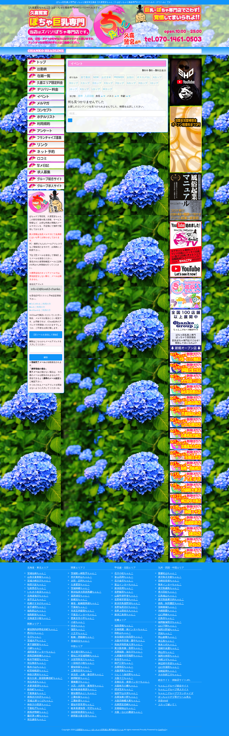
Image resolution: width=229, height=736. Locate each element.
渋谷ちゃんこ (78, 625)
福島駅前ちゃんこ (36, 614)
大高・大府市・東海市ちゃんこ (87, 685)
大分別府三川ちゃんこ (170, 674)
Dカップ (97, 83)
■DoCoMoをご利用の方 (40, 303)
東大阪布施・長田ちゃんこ (128, 648)
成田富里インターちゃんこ (41, 651)
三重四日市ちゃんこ (81, 670)
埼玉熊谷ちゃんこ (36, 663)
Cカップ (85, 83)
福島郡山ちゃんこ (36, 610)
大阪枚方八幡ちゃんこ (126, 685)
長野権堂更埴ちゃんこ (126, 599)
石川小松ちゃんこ (123, 573)
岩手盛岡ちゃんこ (36, 606)
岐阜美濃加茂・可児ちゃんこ (86, 708)
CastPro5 (162, 729)
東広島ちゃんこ (166, 640)
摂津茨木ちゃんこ (123, 689)
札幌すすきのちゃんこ (39, 603)
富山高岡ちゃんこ (123, 576)
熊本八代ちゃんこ (167, 644)
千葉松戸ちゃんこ (36, 708)
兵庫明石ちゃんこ (123, 666)
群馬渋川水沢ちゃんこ (39, 696)
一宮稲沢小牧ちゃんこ (82, 663)
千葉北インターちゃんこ (84, 614)
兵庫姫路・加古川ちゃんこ (128, 651)
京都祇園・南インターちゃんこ (130, 629)
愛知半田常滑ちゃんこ (82, 704)
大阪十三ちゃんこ (123, 678)
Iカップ (154, 83)
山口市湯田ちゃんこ (168, 667)
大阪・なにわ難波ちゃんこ (128, 712)
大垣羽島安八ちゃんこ (82, 659)
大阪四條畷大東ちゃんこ (127, 700)
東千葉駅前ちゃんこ (37, 644)
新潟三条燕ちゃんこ (125, 614)
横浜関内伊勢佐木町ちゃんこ (42, 629)
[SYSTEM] (45, 82)
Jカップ (73, 89)
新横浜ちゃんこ (79, 599)
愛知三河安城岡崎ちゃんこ (85, 655)
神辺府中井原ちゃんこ (170, 663)
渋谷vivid (163, 700)
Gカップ (131, 83)
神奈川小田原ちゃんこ (39, 704)
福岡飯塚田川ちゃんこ (170, 622)
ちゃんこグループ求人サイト (173, 689)
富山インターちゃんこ (126, 584)
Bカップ (73, 83)
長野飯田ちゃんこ (123, 591)
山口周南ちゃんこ (167, 614)
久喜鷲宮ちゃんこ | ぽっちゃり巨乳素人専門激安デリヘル (99, 729)
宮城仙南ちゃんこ (36, 573)
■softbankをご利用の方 (40, 310)
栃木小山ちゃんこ (36, 666)
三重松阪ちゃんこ (80, 696)
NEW (96, 77)
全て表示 (85, 77)
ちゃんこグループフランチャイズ (175, 693)
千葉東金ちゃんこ (36, 693)
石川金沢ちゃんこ (123, 580)
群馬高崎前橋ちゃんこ (39, 655)
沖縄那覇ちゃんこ (167, 610)
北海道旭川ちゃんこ (37, 595)
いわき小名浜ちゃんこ (39, 591)
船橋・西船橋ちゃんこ (82, 637)
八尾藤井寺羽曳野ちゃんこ (128, 655)
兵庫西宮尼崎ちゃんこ (126, 704)
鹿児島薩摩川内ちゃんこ (171, 599)
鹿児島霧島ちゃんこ (168, 588)
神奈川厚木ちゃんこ (37, 674)
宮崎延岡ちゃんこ (167, 670)
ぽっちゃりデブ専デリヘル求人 (174, 696)
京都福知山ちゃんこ (125, 708)
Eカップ (108, 83)
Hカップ (143, 83)
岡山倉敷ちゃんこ (167, 637)
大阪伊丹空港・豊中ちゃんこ (129, 640)
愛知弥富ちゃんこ (80, 666)
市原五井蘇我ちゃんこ (82, 610)
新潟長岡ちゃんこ (123, 588)
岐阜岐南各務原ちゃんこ (84, 689)
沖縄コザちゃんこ (167, 659)
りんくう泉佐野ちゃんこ (127, 674)
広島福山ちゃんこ (167, 595)
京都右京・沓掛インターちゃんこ (132, 681)
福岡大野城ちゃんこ (168, 629)
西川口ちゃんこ (35, 633)
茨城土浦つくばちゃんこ (40, 700)
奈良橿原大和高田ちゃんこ (128, 636)
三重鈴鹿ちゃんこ (80, 700)
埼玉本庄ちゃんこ (36, 681)
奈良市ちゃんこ (122, 659)
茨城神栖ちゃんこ (80, 588)
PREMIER (119, 77)
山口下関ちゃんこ (167, 625)
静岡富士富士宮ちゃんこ (84, 715)
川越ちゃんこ (34, 648)
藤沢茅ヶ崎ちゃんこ (37, 715)
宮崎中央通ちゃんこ (168, 648)
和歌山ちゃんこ (122, 633)
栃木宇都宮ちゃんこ (37, 659)
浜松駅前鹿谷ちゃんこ (82, 712)
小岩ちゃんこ (78, 622)
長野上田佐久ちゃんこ (126, 610)
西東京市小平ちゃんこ (82, 618)
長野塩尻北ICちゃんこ (126, 606)
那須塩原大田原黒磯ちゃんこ (86, 591)
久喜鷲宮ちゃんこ (80, 584)
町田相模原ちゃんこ (37, 670)
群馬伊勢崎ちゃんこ (37, 712)
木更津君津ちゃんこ (37, 685)
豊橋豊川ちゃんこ (80, 681)
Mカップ (107, 89)
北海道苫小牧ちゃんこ (39, 618)
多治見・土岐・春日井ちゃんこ (87, 674)
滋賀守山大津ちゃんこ (126, 693)
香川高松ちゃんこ (167, 591)
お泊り (130, 77)
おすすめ (106, 77)
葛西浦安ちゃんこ (80, 595)
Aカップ (157, 77)
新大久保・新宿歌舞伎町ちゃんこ (45, 678)
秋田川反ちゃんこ (36, 584)
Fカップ (120, 83)
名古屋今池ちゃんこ (81, 651)
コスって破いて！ (167, 704)
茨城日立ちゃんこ (80, 640)
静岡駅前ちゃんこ (80, 678)
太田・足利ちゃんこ (81, 580)
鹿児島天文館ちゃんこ (170, 576)
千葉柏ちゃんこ (79, 606)
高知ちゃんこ (165, 633)
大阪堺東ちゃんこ (123, 670)
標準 (80, 95)
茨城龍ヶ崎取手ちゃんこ (84, 573)
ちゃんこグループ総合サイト (173, 685)
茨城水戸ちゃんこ (36, 640)
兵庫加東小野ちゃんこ (126, 696)
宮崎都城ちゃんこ (167, 606)
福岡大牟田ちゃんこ (168, 655)
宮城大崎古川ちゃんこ (39, 580)
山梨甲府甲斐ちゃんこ (126, 595)
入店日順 (89, 95)
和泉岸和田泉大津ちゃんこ (128, 644)
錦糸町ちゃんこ (35, 689)
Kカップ (84, 89)
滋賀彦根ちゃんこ (123, 625)
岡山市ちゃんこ (166, 652)
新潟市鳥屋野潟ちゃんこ (127, 603)
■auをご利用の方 (37, 307)
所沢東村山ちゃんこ (81, 576)
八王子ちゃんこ (79, 633)
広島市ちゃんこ (166, 618)
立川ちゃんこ (34, 636)
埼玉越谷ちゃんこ (36, 719)
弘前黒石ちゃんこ (36, 588)
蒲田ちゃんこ (78, 629)
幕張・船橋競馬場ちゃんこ (85, 603)
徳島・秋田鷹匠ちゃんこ (171, 603)
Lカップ (96, 89)
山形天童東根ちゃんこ (39, 576)
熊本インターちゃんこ (170, 584)
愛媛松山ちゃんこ (167, 573)
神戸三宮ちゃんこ (123, 663)
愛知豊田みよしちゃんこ (84, 693)
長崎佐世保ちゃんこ (168, 580)
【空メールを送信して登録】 (46, 334)
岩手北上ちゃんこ (36, 599)
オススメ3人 (143, 77)
